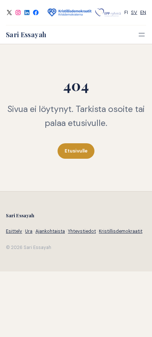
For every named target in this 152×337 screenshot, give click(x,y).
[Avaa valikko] (141, 34)
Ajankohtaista (50, 231)
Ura (28, 231)
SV (134, 12)
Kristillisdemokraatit (120, 231)
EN (143, 12)
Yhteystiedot (82, 231)
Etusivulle (76, 151)
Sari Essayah (26, 34)
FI (126, 12)
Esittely (14, 231)
